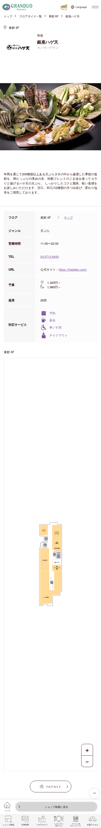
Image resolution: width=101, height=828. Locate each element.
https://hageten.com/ (73, 269)
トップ (8, 16)
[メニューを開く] (95, 7)
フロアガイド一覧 (30, 16)
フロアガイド (53, 786)
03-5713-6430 (49, 256)
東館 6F (53, 16)
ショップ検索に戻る (56, 807)
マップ (68, 217)
